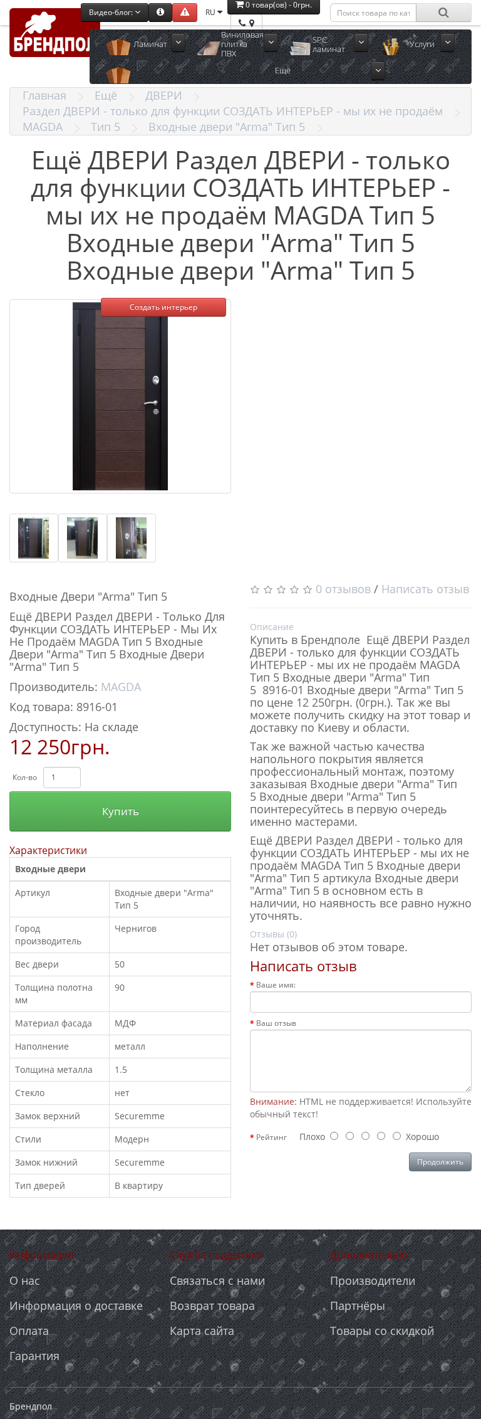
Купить (120, 811)
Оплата (29, 1330)
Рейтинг (271, 1137)
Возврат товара (212, 1305)
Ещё (106, 95)
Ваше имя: (276, 984)
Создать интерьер (163, 307)
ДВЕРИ (163, 95)
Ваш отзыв (276, 1023)
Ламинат (150, 44)
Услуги (422, 44)
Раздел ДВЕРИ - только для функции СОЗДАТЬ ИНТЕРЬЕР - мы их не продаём (233, 111)
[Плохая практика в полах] (184, 12)
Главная (44, 95)
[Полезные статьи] (160, 12)
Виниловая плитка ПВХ (242, 44)
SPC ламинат (329, 44)
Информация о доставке (76, 1305)
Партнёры (357, 1305)
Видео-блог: (112, 12)
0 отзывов (343, 588)
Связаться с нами (217, 1280)
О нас (24, 1280)
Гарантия (34, 1355)
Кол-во (25, 777)
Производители (372, 1280)
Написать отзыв (425, 588)
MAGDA (43, 126)
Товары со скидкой (382, 1330)
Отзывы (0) (273, 934)
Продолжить (440, 1161)
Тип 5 (105, 126)
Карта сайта (202, 1330)
